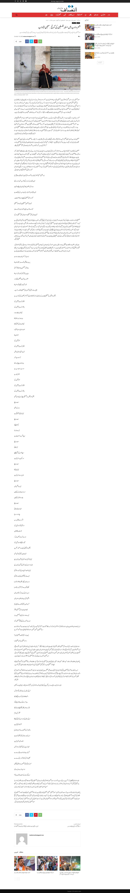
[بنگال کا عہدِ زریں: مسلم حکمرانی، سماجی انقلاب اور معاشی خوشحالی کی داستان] (89, 55)
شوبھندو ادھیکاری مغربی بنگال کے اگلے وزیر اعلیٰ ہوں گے (22, 873)
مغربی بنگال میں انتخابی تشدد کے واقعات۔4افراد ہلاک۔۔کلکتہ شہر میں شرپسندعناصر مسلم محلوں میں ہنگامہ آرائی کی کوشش (69, 873)
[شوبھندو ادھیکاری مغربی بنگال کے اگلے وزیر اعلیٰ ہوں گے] (24, 863)
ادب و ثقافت (78, 20)
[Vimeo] (23, 1)
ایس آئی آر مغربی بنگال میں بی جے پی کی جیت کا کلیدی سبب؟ (45, 873)
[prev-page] (15, 879)
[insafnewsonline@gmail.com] (35, 36)
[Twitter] (21, 1)
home (47, 20)
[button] (16, 15)
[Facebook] (15, 1)
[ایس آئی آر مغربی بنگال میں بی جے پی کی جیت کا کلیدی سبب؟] (47, 863)
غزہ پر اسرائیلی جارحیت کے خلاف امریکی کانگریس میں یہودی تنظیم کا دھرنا (26, 826)
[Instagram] (18, 1)
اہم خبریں (78, 23)
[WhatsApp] (40, 41)
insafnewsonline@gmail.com (28, 36)
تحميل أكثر (99, 62)
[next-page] (18, 879)
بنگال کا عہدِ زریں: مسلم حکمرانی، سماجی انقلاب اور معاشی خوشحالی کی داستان (104, 54)
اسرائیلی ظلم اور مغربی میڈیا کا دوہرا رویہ (74, 826)
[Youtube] (26, 1)
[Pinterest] (36, 41)
